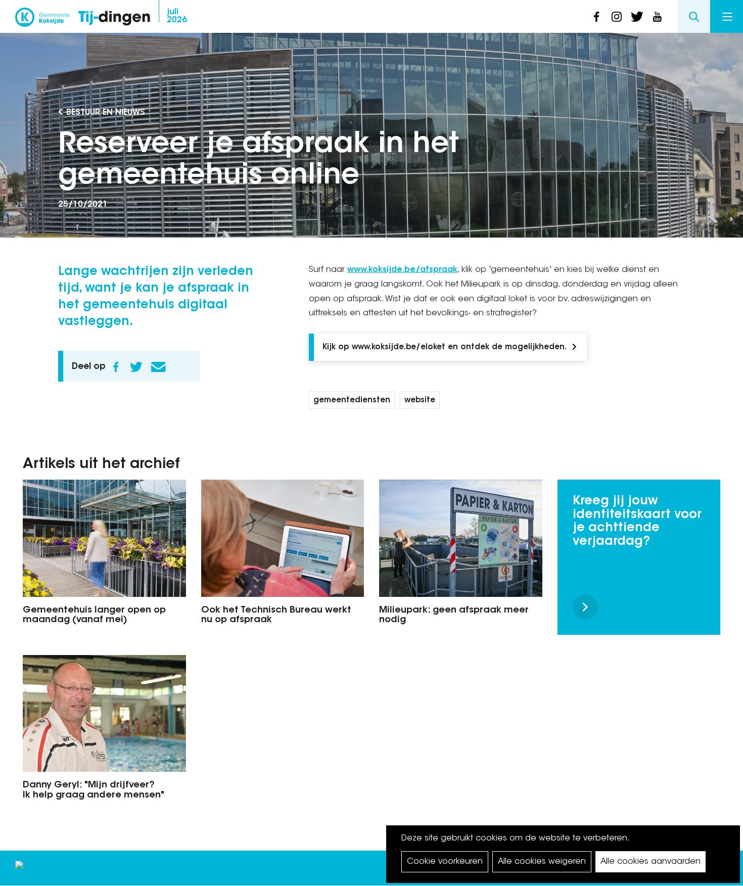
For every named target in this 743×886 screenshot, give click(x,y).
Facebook (116, 367)
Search (693, 16)
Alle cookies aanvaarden (650, 862)
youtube (657, 16)
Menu (726, 16)
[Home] (114, 19)
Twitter (136, 367)
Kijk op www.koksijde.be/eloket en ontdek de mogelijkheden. (444, 347)
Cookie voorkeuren (445, 862)
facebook (596, 16)
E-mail (158, 367)
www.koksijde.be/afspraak (402, 270)
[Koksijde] (42, 20)
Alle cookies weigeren (542, 862)
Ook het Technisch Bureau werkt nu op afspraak (276, 615)
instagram (617, 16)
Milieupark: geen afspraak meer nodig (454, 615)
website (419, 400)
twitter (637, 16)
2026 (177, 16)
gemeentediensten (351, 400)
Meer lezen (585, 607)
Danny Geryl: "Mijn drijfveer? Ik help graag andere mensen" (93, 790)
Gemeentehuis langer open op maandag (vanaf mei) (94, 615)
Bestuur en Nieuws (105, 113)
